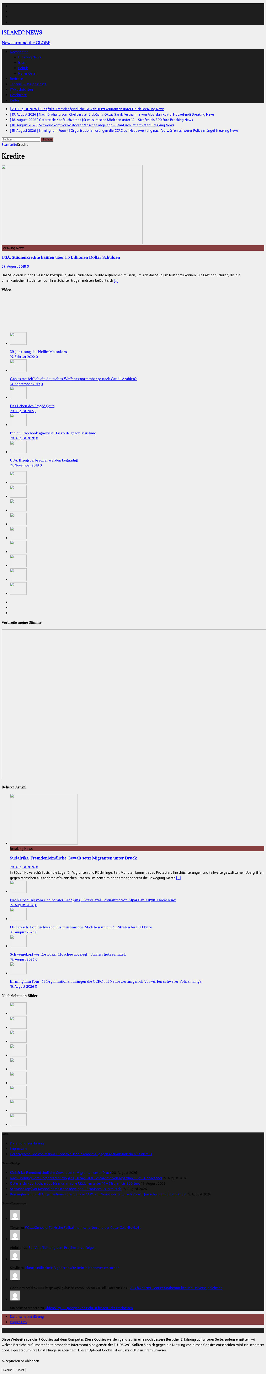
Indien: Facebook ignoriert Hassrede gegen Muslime (53, 433)
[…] (116, 280)
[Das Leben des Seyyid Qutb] (18, 397)
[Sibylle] (15, 1259)
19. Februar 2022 (22, 356)
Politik (23, 68)
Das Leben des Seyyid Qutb (32, 406)
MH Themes (97, 1330)
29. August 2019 (22, 411)
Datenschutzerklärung (27, 1143)
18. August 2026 (22, 932)
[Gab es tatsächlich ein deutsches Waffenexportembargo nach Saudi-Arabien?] (18, 370)
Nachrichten (19, 51)
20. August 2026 (22, 867)
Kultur (14, 100)
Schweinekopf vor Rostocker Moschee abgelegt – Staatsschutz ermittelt (68, 954)
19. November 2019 (24, 465)
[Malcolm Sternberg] (15, 1299)
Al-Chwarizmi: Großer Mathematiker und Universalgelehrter (176, 1288)
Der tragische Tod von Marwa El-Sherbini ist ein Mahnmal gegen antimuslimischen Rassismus (81, 1154)
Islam (22, 62)
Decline (7, 1370)
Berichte (16, 78)
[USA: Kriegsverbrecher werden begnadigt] (18, 452)
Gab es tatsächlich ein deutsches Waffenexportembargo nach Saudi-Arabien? (73, 379)
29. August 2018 (14, 266)
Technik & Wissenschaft (28, 84)
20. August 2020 (22, 438)
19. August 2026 (22, 905)
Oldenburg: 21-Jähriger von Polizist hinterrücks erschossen (89, 1308)
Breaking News (29, 57)
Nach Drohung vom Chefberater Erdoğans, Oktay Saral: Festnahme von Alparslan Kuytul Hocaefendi (93, 900)
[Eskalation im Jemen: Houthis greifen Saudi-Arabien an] (18, 579)
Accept (20, 1370)
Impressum (18, 1148)
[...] (178, 878)
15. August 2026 (22, 986)
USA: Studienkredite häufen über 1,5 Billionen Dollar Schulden (61, 257)
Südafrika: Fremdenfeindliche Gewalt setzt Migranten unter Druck (73, 857)
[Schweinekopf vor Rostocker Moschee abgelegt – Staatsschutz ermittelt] (18, 524)
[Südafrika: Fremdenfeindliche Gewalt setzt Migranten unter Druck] (18, 482)
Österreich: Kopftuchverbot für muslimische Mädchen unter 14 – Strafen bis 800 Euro (81, 927)
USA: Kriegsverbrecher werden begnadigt (44, 460)
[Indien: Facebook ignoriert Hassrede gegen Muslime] (18, 425)
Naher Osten (27, 73)
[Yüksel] (15, 1219)
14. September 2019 (25, 384)
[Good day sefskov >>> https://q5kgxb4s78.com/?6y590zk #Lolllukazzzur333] (15, 1279)
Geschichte (18, 95)
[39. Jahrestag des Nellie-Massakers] (18, 343)
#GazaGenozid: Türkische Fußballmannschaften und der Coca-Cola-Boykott (83, 1227)
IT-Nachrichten (21, 89)
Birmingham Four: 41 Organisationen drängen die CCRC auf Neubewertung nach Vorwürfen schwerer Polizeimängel (106, 981)
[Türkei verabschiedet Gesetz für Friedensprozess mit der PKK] (18, 552)
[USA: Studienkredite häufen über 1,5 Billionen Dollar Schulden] (72, 242)
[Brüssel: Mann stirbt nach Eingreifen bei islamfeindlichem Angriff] (18, 593)
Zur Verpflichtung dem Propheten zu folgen (62, 1247)
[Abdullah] (15, 1239)
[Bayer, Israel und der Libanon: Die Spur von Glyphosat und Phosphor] (18, 565)
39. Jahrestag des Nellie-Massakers (38, 351)
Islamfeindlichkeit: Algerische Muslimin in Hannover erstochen (72, 1267)
